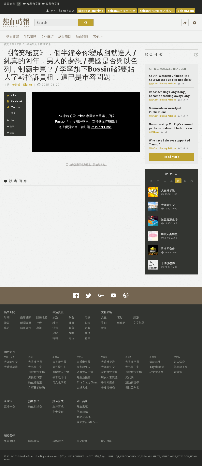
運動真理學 (132, 382)
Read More (171, 157)
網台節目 (64, 36)
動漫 (136, 317)
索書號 (178, 372)
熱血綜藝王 (35, 382)
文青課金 (58, 412)
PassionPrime (101, 127)
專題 (39, 328)
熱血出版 (82, 406)
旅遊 (55, 317)
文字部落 (138, 323)
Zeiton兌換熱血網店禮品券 (156, 11)
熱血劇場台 (35, 406)
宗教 (87, 328)
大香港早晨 (31, 44)
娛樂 (71, 333)
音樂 (104, 328)
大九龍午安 (11, 362)
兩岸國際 (25, 317)
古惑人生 (82, 387)
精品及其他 (84, 417)
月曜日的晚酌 (36, 387)
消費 (55, 328)
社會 (39, 323)
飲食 (71, 317)
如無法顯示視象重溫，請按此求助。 (88, 164)
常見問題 (82, 441)
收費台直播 (53, 4)
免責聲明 (9, 441)
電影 (120, 317)
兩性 (87, 333)
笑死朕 (129, 377)
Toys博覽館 (157, 367)
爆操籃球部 (35, 377)
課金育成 (58, 401)
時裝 (55, 338)
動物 (87, 323)
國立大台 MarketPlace (91, 422)
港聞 (6, 317)
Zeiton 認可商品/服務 (121, 11)
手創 (104, 323)
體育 (6, 323)
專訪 (6, 328)
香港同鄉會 (108, 382)
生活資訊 (30, 36)
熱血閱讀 (82, 36)
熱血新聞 (12, 36)
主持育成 (58, 406)
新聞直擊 (25, 323)
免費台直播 (34, 4)
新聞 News (154, 132)
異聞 (55, 333)
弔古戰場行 (59, 377)
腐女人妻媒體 (109, 377)
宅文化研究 (59, 382)
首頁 (6, 44)
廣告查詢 (106, 441)
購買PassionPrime (90, 11)
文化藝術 (47, 36)
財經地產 (41, 317)
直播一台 (9, 406)
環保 (87, 317)
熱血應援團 (84, 377)
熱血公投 (25, 328)
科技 (55, 323)
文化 (104, 317)
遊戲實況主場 (36, 372)
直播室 (8, 401)
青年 (87, 338)
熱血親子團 (181, 367)
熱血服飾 (82, 412)
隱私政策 (33, 441)
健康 (71, 323)
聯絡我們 (58, 441)
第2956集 (45, 44)
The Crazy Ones (87, 382)
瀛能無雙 (155, 362)
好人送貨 (179, 362)
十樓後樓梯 (108, 387)
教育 (71, 328)
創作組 (121, 323)
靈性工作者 (132, 387)
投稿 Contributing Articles (162, 83)
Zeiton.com (186, 11)
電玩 (71, 338)
